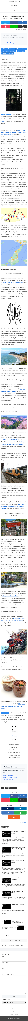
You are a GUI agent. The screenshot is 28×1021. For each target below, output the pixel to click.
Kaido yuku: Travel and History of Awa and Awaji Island (13, 706)
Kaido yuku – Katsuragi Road (10, 439)
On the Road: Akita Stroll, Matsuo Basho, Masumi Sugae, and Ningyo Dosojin (14, 132)
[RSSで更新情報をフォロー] (14, 817)
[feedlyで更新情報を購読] (20, 813)
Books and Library (8, 779)
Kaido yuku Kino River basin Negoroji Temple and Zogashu (12, 506)
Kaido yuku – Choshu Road (10, 596)
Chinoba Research (8, 775)
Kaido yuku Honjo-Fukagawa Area (13, 282)
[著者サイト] (7, 808)
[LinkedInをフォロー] (20, 808)
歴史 (7, 788)
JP (14, 1011)
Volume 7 (3, 121)
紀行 (11, 788)
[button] (25, 481)
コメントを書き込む (14, 940)
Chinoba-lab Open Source (10, 777)
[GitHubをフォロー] (7, 813)
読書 (15, 788)
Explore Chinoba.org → (9, 42)
